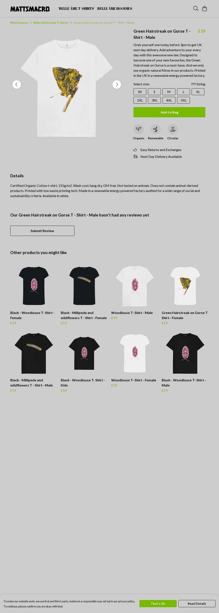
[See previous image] (16, 84)
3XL (154, 100)
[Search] (196, 8)
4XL (169, 100)
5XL (183, 100)
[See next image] (116, 84)
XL (198, 92)
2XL (140, 100)
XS (140, 92)
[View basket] (204, 8)
